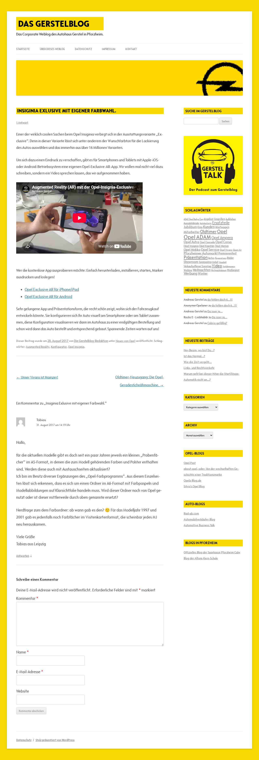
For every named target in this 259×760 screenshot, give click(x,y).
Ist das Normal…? (194, 356)
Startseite (23, 49)
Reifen (211, 257)
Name (22, 652)
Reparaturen (220, 258)
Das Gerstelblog (53, 23)
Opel (222, 231)
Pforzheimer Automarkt (201, 253)
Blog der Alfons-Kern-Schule (201, 558)
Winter (203, 273)
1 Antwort (22, 122)
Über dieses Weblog (52, 49)
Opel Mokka (192, 250)
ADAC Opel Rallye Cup (193, 219)
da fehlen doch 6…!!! (219, 299)
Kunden (209, 226)
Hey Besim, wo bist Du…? (199, 350)
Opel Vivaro (226, 249)
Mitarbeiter (192, 232)
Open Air (237, 249)
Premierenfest (227, 253)
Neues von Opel (125, 341)
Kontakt (131, 49)
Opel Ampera (222, 237)
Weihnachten (201, 270)
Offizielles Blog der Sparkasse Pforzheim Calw (212, 552)
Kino (200, 227)
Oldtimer (208, 231)
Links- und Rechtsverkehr (199, 368)
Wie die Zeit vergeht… (198, 362)
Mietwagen (222, 227)
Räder (230, 258)
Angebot (208, 219)
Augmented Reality (38, 347)
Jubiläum (190, 227)
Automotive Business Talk (199, 525)
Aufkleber (231, 219)
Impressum (108, 49)
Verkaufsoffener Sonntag (197, 266)
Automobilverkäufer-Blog (199, 519)
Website (22, 691)
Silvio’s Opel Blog (194, 486)
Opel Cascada (207, 242)
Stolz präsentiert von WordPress (55, 740)
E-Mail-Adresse (29, 671)
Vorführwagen (229, 266)
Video (217, 265)
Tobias (41, 420)
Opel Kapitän (206, 246)
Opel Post (190, 463)
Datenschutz (83, 49)
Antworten (22, 556)
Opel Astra (191, 242)
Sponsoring (205, 262)
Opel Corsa (223, 242)
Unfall (215, 262)
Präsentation (196, 257)
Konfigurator (59, 347)
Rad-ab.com (191, 513)
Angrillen (219, 219)
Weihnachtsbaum (218, 270)
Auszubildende (191, 223)
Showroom (191, 262)
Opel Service (210, 249)
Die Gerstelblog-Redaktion (91, 341)
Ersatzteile (220, 222)
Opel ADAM (197, 237)
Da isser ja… (215, 311)
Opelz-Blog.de (192, 480)
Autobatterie (206, 223)
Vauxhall (222, 262)
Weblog (188, 270)
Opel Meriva (221, 246)
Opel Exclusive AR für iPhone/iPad (52, 289)
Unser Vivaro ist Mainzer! (37, 377)
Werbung (190, 273)
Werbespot (233, 270)
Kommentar (27, 598)
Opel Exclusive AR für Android (48, 296)
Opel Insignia (76, 347)
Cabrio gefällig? (217, 323)
